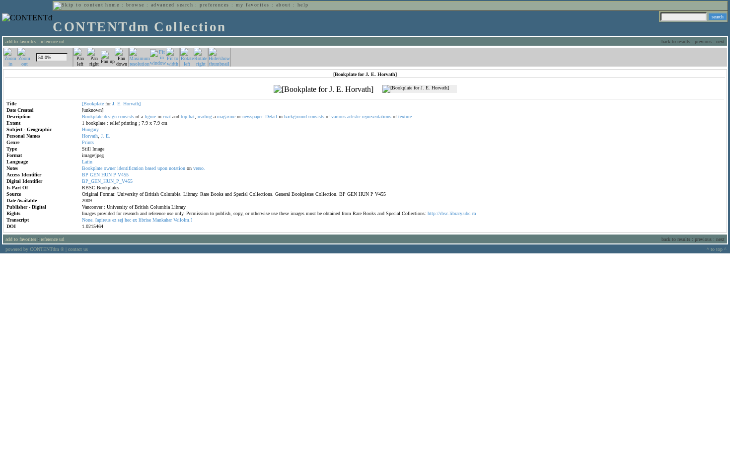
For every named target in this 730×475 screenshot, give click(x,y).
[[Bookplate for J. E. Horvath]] (323, 89)
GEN (95, 174)
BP (85, 174)
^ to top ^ (717, 249)
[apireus (103, 220)
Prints (88, 142)
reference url (53, 41)
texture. (405, 116)
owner (110, 168)
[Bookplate (93, 103)
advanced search (172, 4)
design (110, 116)
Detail (271, 116)
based (150, 168)
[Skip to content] (78, 4)
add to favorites (20, 41)
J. (114, 103)
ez (114, 220)
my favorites (253, 4)
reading (205, 116)
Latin (87, 161)
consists (126, 116)
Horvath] (132, 103)
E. (119, 103)
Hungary (90, 129)
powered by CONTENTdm (34, 249)
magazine (226, 116)
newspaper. (253, 116)
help (303, 4)
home (112, 4)
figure (150, 116)
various (338, 116)
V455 (123, 174)
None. (88, 220)
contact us (78, 249)
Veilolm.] (182, 220)
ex (135, 220)
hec (128, 220)
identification (130, 168)
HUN (106, 174)
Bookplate (92, 116)
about (283, 4)
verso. (199, 168)
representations (376, 116)
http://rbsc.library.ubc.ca (452, 213)
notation (177, 168)
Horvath (90, 136)
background (295, 116)
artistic (354, 116)
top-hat (188, 116)
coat (167, 116)
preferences (214, 4)
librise (145, 220)
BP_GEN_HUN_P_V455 (107, 181)
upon (162, 168)
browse (135, 4)
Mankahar (162, 220)
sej (120, 220)
